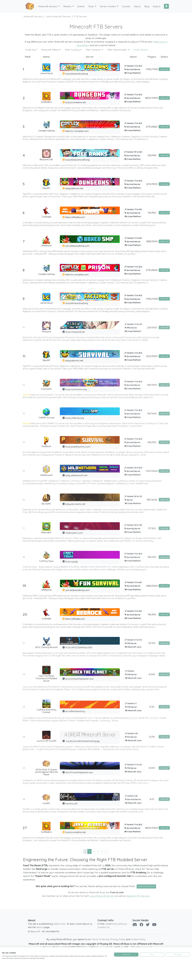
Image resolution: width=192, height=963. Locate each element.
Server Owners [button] (108, 6)
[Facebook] (141, 924)
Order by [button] (30, 49)
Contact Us (103, 927)
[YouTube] (154, 924)
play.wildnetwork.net (76, 475)
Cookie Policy (138, 939)
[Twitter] (148, 924)
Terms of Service (101, 939)
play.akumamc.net (75, 503)
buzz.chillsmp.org (74, 417)
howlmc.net (71, 803)
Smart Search (141, 49)
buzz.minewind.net (75, 331)
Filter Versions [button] (93, 49)
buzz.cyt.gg (71, 561)
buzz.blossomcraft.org (77, 159)
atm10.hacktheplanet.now (79, 772)
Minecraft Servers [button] (48, 6)
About (39, 927)
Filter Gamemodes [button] (117, 49)
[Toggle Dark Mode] (166, 6)
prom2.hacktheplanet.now (79, 678)
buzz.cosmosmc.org (76, 389)
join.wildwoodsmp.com (77, 245)
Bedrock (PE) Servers (138, 895)
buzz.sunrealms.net (75, 102)
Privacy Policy (118, 939)
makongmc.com (74, 532)
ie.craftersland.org (75, 711)
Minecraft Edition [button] (50, 49)
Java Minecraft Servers (102, 895)
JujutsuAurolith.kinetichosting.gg (82, 741)
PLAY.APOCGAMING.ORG (78, 647)
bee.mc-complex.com (77, 130)
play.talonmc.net (74, 188)
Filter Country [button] (72, 49)
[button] (69, 6)
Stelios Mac (60, 923)
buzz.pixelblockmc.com (77, 446)
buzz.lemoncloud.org (76, 73)
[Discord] (134, 924)
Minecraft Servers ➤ (146, 886)
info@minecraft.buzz (116, 923)
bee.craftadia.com (75, 217)
